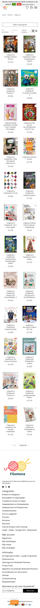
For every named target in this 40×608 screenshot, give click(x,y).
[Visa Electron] (29, 605)
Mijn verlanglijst (8, 548)
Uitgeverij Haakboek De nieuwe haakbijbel (10, 428)
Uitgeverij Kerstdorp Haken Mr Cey (29, 327)
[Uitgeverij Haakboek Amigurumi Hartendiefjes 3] (10, 280)
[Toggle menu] (36, 7)
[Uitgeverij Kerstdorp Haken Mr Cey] (29, 314)
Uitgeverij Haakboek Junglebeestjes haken (29, 394)
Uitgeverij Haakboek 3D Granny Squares (10, 359)
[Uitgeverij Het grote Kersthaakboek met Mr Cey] (29, 112)
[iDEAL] (12, 605)
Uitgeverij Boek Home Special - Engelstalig (29, 225)
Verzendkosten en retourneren (14, 572)
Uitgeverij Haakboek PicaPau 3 (10, 393)
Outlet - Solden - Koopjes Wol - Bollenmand (19, 530)
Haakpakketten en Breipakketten (15, 504)
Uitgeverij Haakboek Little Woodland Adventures (10, 160)
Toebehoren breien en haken (14, 501)
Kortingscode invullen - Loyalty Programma (19, 556)
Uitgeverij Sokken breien (29, 158)
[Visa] (26, 605)
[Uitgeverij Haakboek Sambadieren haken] (29, 414)
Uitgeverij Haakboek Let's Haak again (10, 225)
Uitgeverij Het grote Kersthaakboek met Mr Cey (29, 126)
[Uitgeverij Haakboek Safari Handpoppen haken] (29, 44)
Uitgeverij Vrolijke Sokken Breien (10, 57)
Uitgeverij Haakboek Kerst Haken (29, 257)
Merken (10, 15)
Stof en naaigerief (9, 514)
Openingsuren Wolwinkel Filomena (16, 562)
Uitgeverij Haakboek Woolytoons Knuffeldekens (29, 294)
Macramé (6, 523)
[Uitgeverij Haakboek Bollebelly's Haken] (29, 346)
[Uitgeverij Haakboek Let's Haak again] (10, 212)
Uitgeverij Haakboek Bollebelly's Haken (29, 360)
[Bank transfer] (9, 605)
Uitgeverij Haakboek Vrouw (10, 192)
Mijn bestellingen (9, 541)
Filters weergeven (20, 24)
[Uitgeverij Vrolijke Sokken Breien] (10, 44)
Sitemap (5, 575)
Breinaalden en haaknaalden (13, 498)
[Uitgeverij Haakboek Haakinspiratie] (10, 314)
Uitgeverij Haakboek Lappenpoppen (29, 193)
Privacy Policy (7, 565)
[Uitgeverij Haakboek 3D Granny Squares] (10, 346)
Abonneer (30, 590)
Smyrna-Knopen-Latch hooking (14, 527)
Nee (19, 4)
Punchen (5, 517)
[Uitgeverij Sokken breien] (29, 146)
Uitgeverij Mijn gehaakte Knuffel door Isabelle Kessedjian (10, 126)
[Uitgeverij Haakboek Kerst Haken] (29, 244)
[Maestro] (16, 605)
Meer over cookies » (28, 4)
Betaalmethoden (8, 582)
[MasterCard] (23, 605)
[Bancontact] (19, 605)
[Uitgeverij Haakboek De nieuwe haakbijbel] (10, 414)
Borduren (6, 520)
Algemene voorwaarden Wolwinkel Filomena (20, 569)
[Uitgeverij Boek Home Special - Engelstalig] (29, 212)
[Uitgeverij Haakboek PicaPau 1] (10, 78)
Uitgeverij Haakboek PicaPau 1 (10, 91)
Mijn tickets (6, 544)
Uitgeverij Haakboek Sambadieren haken (29, 428)
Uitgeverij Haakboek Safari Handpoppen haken (29, 58)
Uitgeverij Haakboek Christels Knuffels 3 (29, 92)
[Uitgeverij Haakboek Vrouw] (10, 180)
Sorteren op (15, 31)
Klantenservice (8, 559)
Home (4, 15)
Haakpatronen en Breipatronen (15, 507)
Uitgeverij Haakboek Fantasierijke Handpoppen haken (10, 259)
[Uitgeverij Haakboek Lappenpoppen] (29, 180)
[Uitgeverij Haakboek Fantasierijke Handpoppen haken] (10, 244)
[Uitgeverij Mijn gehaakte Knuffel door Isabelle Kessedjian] (10, 112)
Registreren (7, 538)
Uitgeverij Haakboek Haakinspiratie (10, 327)
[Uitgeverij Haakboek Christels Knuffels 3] (29, 78)
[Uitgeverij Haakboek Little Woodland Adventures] (10, 146)
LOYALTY (14, 602)
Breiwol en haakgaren (11, 494)
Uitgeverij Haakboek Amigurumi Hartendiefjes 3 (10, 294)
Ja (14, 4)
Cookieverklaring (9, 578)
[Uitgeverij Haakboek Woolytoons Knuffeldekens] (29, 280)
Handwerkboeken (9, 510)
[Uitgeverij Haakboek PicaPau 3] (10, 380)
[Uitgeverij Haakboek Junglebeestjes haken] (29, 380)
